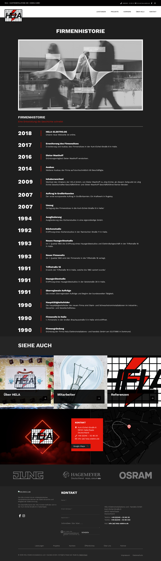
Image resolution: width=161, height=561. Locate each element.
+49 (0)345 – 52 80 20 (88, 436)
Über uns (107, 546)
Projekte (56, 546)
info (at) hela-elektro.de (143, 3)
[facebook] (20, 517)
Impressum (125, 555)
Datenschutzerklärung (71, 533)
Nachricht (65, 517)
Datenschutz (138, 555)
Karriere (72, 546)
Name (63, 500)
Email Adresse (66, 509)
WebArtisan (83, 555)
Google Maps (79, 446)
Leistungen (39, 546)
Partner (123, 546)
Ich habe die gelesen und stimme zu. (71, 534)
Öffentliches (89, 546)
